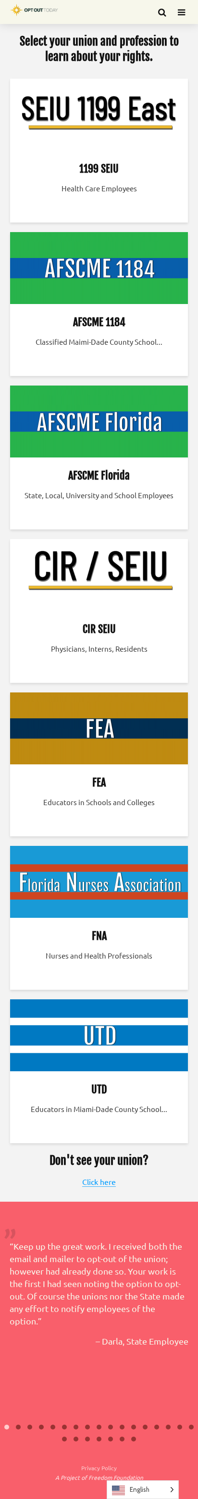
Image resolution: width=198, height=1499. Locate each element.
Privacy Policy (99, 1468)
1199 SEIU (99, 168)
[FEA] (99, 727)
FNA (99, 935)
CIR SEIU (99, 628)
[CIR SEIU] (99, 573)
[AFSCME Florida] (99, 420)
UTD (99, 1089)
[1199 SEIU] (99, 113)
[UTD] (99, 1034)
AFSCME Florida (99, 475)
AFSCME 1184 (99, 322)
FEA (99, 782)
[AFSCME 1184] (99, 266)
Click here (99, 1181)
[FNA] (99, 880)
